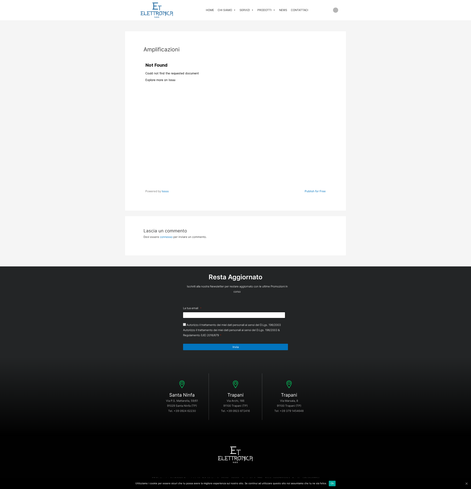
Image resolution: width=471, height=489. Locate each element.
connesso (166, 237)
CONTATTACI (299, 10)
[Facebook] (335, 10)
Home (210, 10)
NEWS (283, 10)
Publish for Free (315, 191)
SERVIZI (245, 10)
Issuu (165, 191)
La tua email (192, 308)
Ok (332, 483)
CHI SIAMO (225, 10)
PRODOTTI (264, 10)
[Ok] (466, 483)
